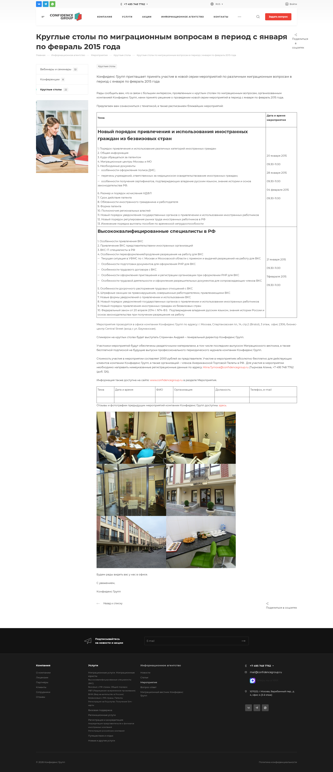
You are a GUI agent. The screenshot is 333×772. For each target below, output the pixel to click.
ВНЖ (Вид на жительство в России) (106, 694)
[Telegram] (46, 4)
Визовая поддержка (100, 710)
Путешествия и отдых (100, 735)
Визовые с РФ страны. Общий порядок (107, 687)
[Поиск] (258, 16)
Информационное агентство (160, 665)
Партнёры (42, 682)
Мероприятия (148, 682)
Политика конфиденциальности (278, 762)
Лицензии (42, 677)
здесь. (223, 405)
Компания (43, 665)
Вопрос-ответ (148, 687)
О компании (43, 672)
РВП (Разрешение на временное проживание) (112, 690)
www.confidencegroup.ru (166, 380)
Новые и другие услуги (101, 740)
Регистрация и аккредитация (105, 719)
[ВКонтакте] (39, 4)
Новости (145, 672)
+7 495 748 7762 (134, 4)
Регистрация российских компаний (106, 731)
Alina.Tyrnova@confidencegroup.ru (226, 367)
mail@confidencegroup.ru (266, 672)
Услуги (93, 665)
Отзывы (40, 697)
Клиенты (41, 687)
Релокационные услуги (102, 715)
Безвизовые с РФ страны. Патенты (105, 698)
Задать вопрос (278, 16)
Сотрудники (43, 692)
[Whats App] (52, 4)
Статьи (144, 677)
